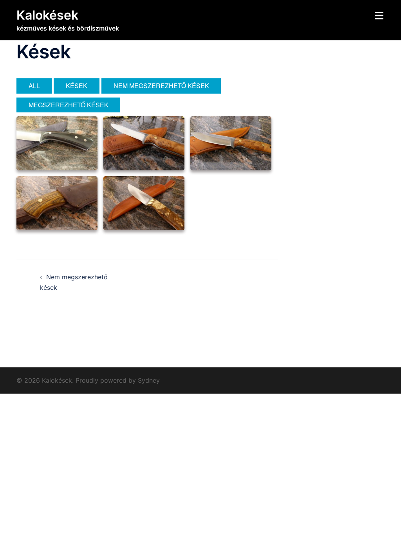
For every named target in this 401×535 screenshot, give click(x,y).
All (34, 85)
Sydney (149, 380)
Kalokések (47, 15)
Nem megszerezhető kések (161, 85)
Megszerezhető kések (68, 104)
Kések (76, 85)
